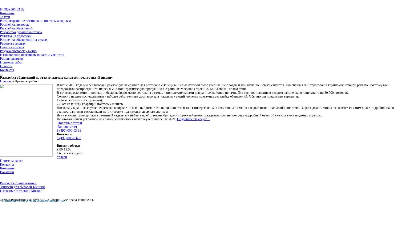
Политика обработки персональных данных (33, 200)
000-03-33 (12, 9)
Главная (5, 81)
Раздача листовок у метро (18, 51)
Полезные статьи (70, 123)
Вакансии (7, 172)
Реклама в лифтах (12, 43)
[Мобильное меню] (1, 74)
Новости (6, 66)
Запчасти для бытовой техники (22, 187)
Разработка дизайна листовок (21, 32)
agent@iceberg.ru (68, 142)
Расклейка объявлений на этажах (24, 39)
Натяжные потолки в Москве (21, 191)
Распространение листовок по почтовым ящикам (35, 20)
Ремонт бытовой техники (18, 183)
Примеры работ (11, 62)
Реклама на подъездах (15, 36)
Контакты (7, 70)
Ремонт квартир (11, 58)
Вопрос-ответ (67, 126)
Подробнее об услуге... (193, 119)
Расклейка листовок (14, 24)
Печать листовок (12, 47)
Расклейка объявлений (16, 28)
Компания (7, 13)
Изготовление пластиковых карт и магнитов (32, 55)
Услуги (5, 17)
